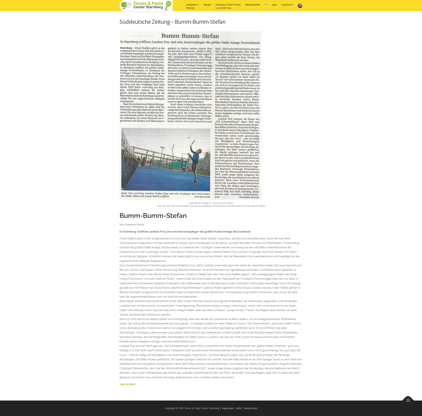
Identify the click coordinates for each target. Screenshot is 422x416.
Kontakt (287, 5)
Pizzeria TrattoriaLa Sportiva (228, 6)
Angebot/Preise (192, 6)
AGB (238, 408)
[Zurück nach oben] (408, 400)
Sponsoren (252, 5)
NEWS (207, 5)
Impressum (228, 408)
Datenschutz (250, 408)
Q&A (274, 5)
